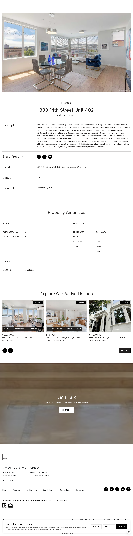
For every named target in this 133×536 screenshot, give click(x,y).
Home (4, 490)
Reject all (96, 526)
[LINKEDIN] (117, 489)
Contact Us (80, 490)
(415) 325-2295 (8, 473)
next (10, 350)
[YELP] (128, 489)
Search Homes (48, 490)
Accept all (121, 526)
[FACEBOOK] (106, 489)
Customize (108, 526)
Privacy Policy (124, 520)
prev (4, 350)
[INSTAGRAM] (112, 489)
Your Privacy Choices (66, 533)
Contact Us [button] (66, 410)
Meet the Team (65, 490)
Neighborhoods (31, 490)
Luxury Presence (21, 520)
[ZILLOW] (123, 489)
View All (124, 351)
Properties (16, 490)
